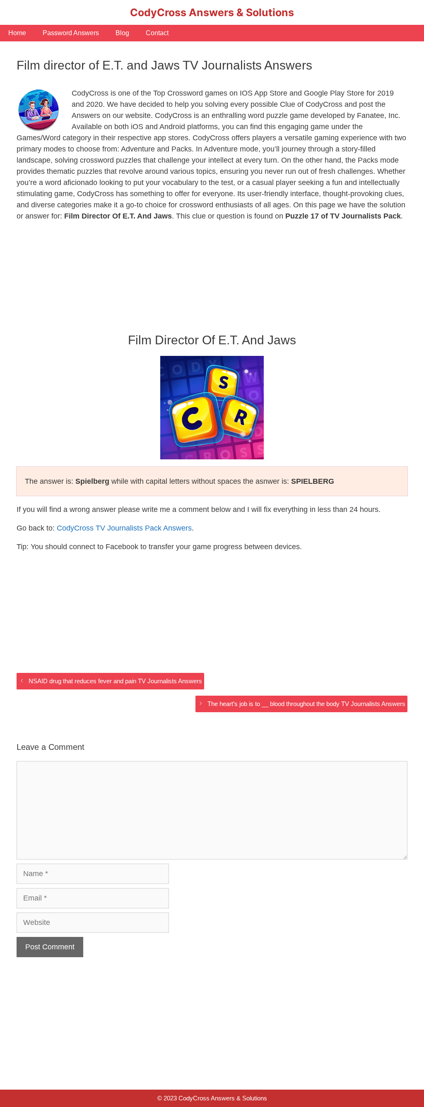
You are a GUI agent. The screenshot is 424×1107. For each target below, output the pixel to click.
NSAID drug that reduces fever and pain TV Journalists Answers (115, 680)
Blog (122, 32)
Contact (157, 32)
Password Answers (71, 32)
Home (17, 32)
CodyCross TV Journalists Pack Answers (124, 528)
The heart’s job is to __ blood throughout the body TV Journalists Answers (306, 703)
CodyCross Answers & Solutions (212, 12)
